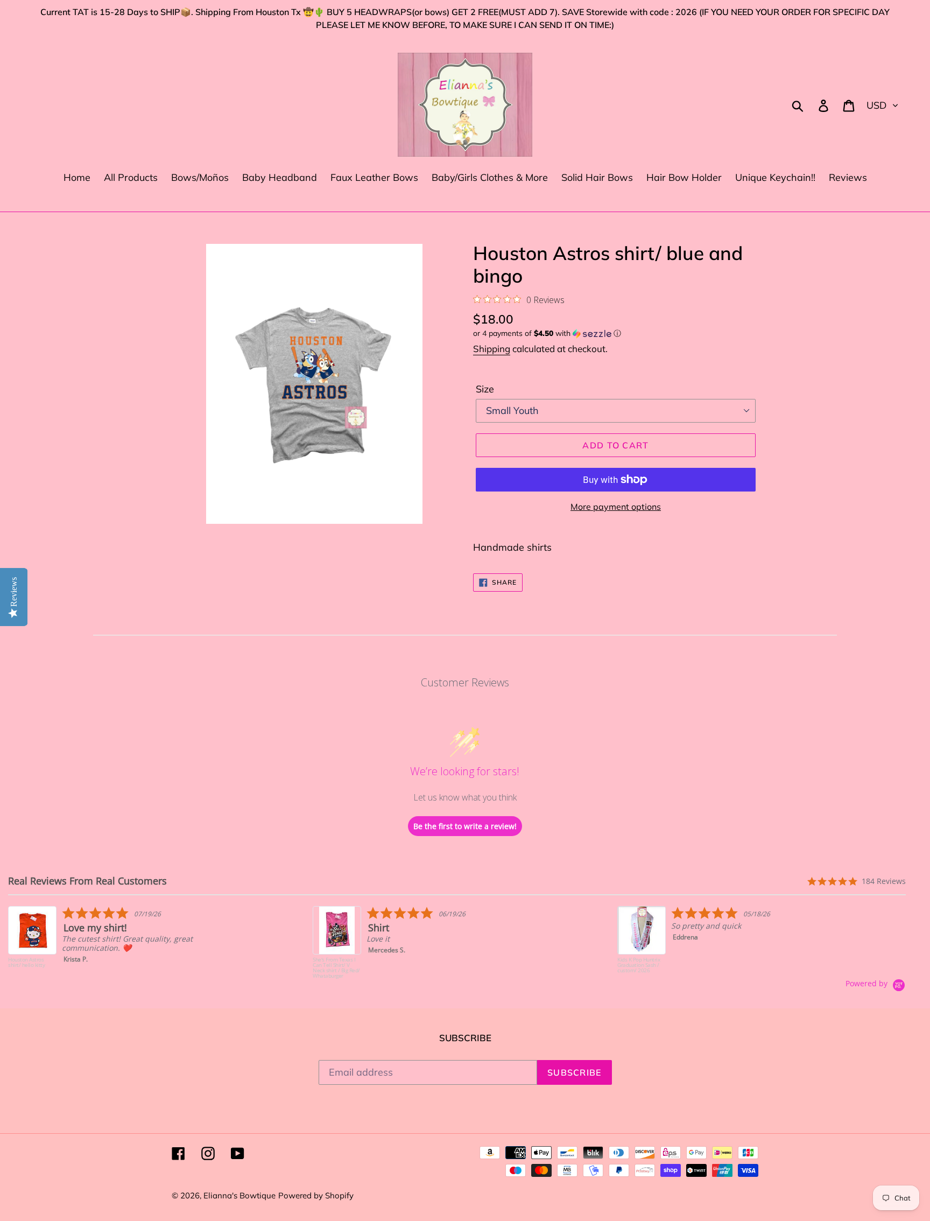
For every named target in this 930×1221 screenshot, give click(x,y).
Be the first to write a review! (465, 826)
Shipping (491, 348)
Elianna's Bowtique (239, 1195)
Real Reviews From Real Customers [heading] (87, 881)
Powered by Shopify (316, 1195)
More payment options (615, 506)
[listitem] (116, 942)
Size (485, 389)
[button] (615, 333)
